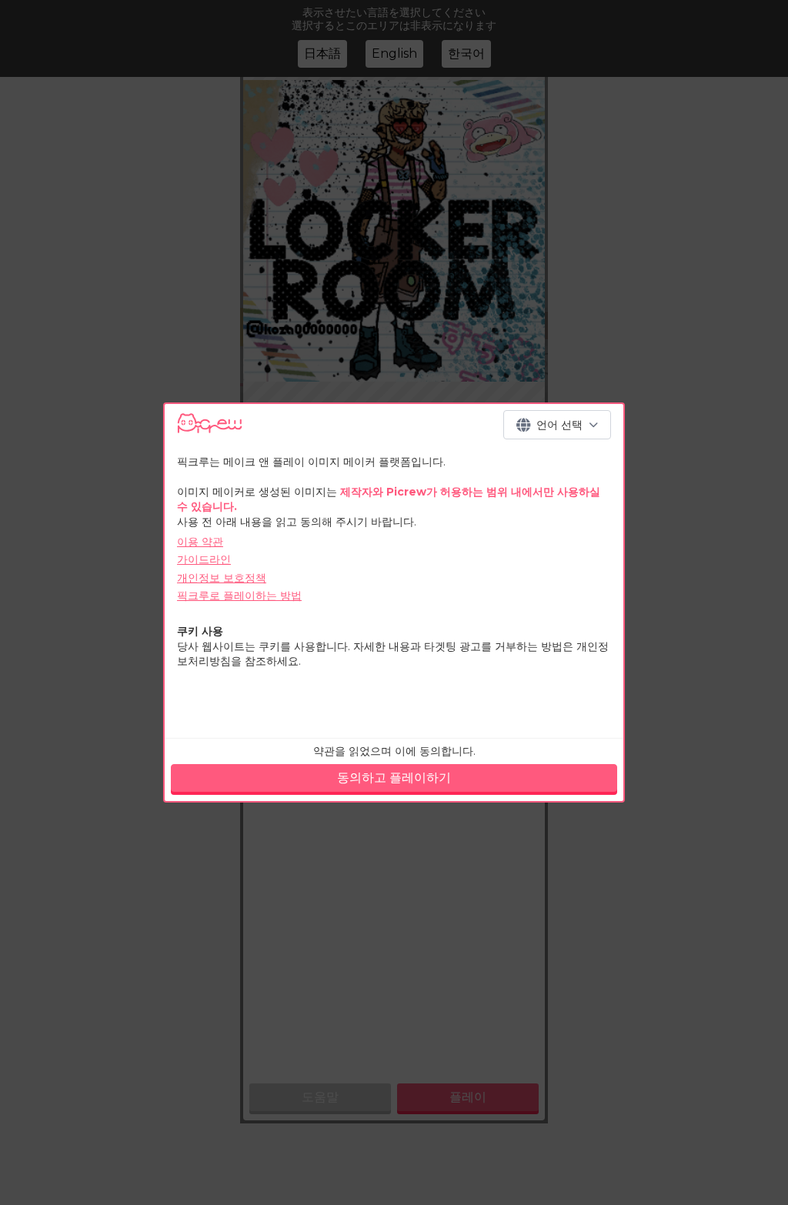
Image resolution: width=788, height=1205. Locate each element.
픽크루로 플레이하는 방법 (239, 595)
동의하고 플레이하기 (394, 777)
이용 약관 (200, 542)
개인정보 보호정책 (221, 578)
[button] (557, 424)
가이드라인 (204, 559)
